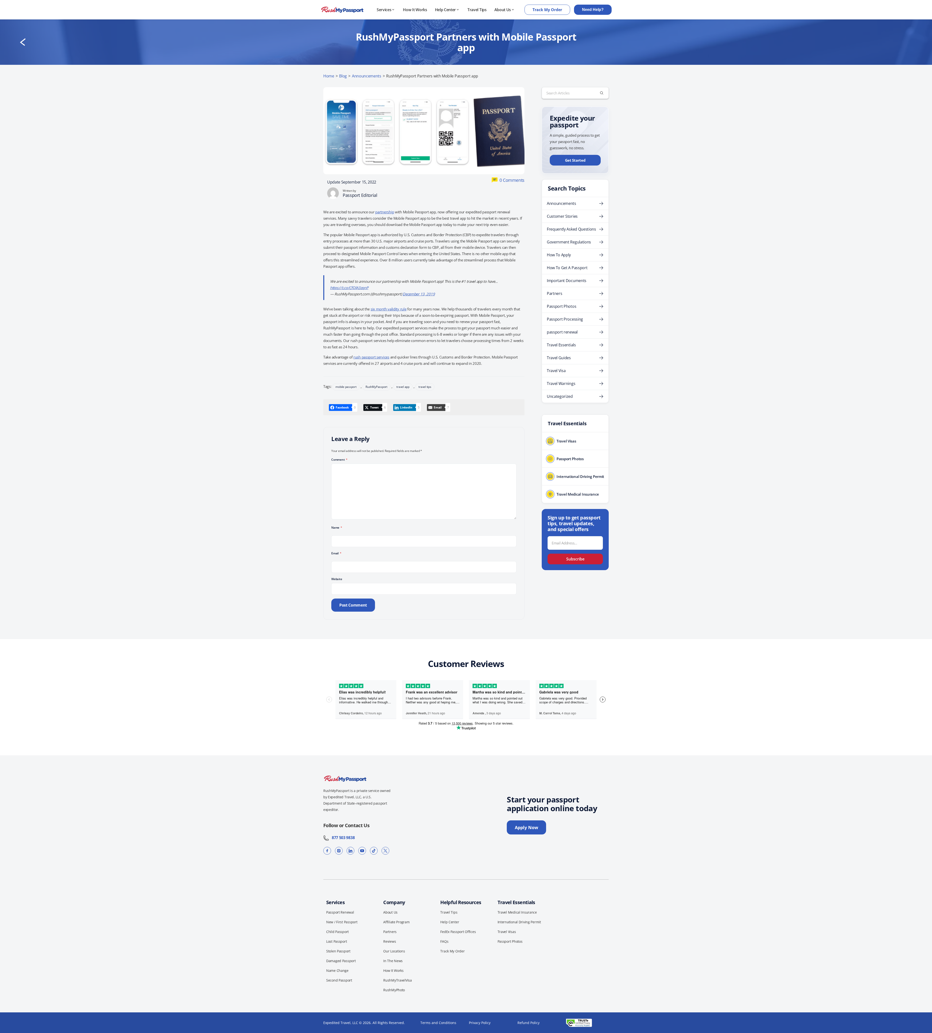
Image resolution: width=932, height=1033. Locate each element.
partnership (384, 211)
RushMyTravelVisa (397, 980)
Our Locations (394, 951)
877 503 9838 (342, 837)
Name (336, 527)
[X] (385, 851)
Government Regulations (569, 242)
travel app (402, 387)
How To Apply (559, 255)
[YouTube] (362, 851)
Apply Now (526, 827)
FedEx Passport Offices (458, 931)
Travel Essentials (561, 345)
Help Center (445, 9)
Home (328, 76)
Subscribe (575, 559)
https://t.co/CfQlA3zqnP (349, 287)
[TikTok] (374, 851)
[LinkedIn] (350, 851)
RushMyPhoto (394, 990)
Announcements (366, 76)
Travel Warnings (561, 383)
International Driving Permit (519, 922)
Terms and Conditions (438, 1022)
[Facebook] (327, 851)
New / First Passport (341, 922)
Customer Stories (562, 216)
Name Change (337, 970)
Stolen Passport (338, 951)
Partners (554, 293)
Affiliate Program (396, 922)
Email (336, 553)
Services (384, 9)
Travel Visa (556, 370)
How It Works (415, 9)
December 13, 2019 (419, 294)
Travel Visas (507, 931)
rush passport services (371, 357)
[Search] (602, 93)
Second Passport (339, 980)
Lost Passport (336, 941)
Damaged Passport (341, 960)
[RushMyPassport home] (342, 10)
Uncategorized (560, 396)
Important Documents (566, 280)
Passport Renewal (340, 912)
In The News (393, 960)
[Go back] (23, 42)
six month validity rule (389, 309)
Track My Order (547, 9)
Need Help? (593, 10)
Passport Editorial (360, 195)
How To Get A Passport (567, 267)
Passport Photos (561, 306)
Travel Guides (559, 357)
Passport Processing (565, 319)
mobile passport (345, 387)
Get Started (575, 160)
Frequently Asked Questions (571, 229)
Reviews (389, 941)
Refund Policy (528, 1022)
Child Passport (337, 931)
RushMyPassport (376, 387)
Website (336, 579)
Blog (343, 76)
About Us (502, 9)
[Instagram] (339, 851)
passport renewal (562, 332)
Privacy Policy (480, 1022)
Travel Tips (476, 9)
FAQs (444, 941)
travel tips (424, 387)
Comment (339, 460)
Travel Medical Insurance (517, 912)
